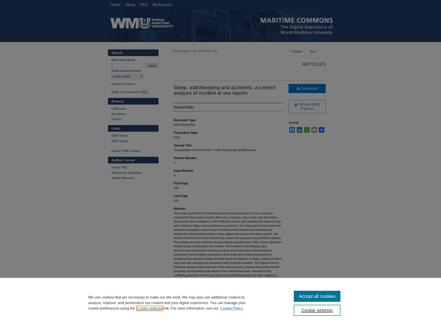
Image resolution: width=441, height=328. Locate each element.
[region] (220, 302)
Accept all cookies (317, 296)
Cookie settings (149, 308)
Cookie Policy (231, 308)
